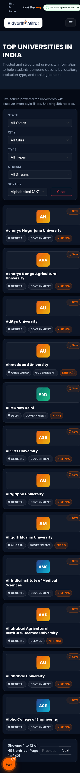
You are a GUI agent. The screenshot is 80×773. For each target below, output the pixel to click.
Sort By (15, 184)
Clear (61, 192)
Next (65, 750)
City (12, 132)
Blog (11, 3)
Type (12, 149)
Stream (14, 167)
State (13, 115)
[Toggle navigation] (70, 22)
